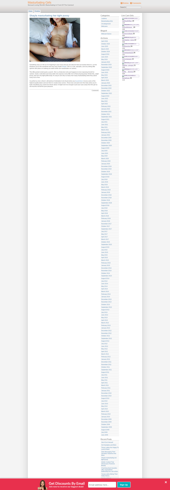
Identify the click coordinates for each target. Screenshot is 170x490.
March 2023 (105, 80)
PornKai (37, 11)
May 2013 (104, 317)
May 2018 (104, 211)
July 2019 (104, 179)
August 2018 (105, 205)
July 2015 (104, 250)
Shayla (64, 66)
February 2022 (106, 106)
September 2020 (106, 145)
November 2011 (106, 364)
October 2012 (105, 336)
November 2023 (106, 64)
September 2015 (106, 244)
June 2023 (104, 72)
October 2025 (105, 44)
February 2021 (106, 132)
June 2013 (104, 315)
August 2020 (105, 148)
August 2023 (105, 70)
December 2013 (106, 299)
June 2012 (104, 346)
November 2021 (106, 111)
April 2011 (104, 383)
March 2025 (105, 49)
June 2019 (104, 182)
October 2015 (105, 242)
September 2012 (106, 338)
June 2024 (104, 57)
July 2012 (104, 343)
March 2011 (105, 385)
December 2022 (106, 85)
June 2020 (104, 153)
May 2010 (104, 406)
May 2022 (104, 101)
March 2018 (105, 216)
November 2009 (106, 422)
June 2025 (104, 46)
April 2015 (104, 257)
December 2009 (106, 419)
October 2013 (105, 304)
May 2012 (104, 349)
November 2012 (106, 333)
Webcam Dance (106, 34)
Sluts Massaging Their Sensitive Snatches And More (108, 453)
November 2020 (106, 140)
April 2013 (104, 320)
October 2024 (105, 51)
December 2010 (106, 393)
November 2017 (106, 224)
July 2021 (104, 122)
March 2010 (105, 411)
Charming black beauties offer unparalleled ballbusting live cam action (109, 469)
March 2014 (105, 291)
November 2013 (106, 302)
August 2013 (105, 310)
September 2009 (106, 427)
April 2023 (104, 77)
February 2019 (106, 190)
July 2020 (104, 151)
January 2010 (105, 417)
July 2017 (104, 231)
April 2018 (104, 213)
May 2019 (104, 184)
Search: (123, 7)
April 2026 (104, 41)
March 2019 (105, 187)
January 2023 (105, 83)
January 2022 (105, 109)
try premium (79, 81)
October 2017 (105, 226)
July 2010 (104, 401)
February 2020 (106, 161)
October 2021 (105, 114)
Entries (126, 3)
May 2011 (104, 380)
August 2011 (105, 372)
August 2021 (105, 119)
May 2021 (104, 127)
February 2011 (105, 388)
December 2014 (106, 268)
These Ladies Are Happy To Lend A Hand (110, 448)
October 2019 (105, 171)
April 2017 (104, 237)
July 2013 (104, 312)
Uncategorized (106, 24)
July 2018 (104, 208)
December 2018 (106, 195)
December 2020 (106, 137)
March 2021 (105, 130)
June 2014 (104, 283)
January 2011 (105, 390)
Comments (136, 3)
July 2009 (104, 432)
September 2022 (106, 93)
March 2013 (105, 323)
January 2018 (105, 221)
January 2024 (105, 62)
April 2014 (104, 289)
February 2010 (106, 414)
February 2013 (106, 325)
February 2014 (106, 294)
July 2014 (104, 281)
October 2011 (105, 367)
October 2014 (105, 273)
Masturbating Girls (39, 2)
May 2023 (104, 75)
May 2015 (104, 255)
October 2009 (105, 424)
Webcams (104, 26)
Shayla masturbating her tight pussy (49, 15)
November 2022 (106, 88)
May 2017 (104, 234)
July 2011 (104, 375)
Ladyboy (104, 18)
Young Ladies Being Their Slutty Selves (109, 475)
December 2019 (106, 166)
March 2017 (105, 239)
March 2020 (105, 158)
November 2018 (106, 197)
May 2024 (104, 59)
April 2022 (104, 104)
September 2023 (106, 67)
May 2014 (104, 286)
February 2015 (106, 263)
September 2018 (106, 203)
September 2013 (106, 307)
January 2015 (105, 265)
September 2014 (106, 276)
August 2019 (105, 177)
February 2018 (106, 218)
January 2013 (105, 328)
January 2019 (105, 192)
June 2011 (104, 377)
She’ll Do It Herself (107, 442)
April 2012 (104, 351)
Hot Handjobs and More (108, 445)
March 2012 (105, 354)
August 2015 (105, 247)
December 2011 (106, 362)
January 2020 (105, 164)
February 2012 (106, 357)
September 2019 (106, 174)
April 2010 (104, 409)
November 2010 (106, 396)
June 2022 (104, 98)
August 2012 (105, 341)
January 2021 (105, 135)
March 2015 (105, 260)
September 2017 (106, 229)
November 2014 (106, 270)
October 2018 (105, 200)
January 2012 (105, 359)
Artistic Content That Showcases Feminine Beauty (108, 463)
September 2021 (106, 117)
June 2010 (104, 403)
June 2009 (104, 435)
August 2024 (105, 54)
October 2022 (105, 91)
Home (30, 11)
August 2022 (105, 96)
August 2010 (105, 398)
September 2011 (106, 370)
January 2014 (105, 297)
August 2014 (105, 278)
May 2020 (104, 156)
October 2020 (105, 143)
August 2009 (105, 430)
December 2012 (106, 330)
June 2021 (104, 124)
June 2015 (104, 252)
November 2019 (106, 169)
